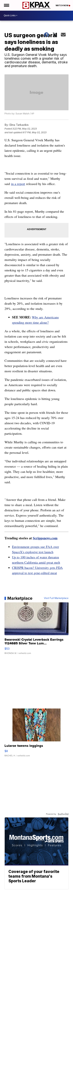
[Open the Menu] (6, 5)
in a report (18, 183)
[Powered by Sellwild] (63, 814)
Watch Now (62, 5)
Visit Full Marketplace (56, 598)
